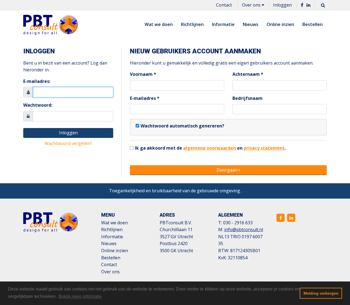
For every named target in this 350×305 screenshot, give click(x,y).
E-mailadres (143, 98)
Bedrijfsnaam (247, 98)
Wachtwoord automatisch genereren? (182, 126)
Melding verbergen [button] (321, 293)
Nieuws (250, 24)
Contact (224, 5)
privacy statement (264, 148)
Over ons (252, 5)
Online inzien (280, 24)
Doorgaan (228, 170)
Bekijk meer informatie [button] (80, 296)
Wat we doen (159, 24)
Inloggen (282, 5)
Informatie (223, 24)
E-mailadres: (36, 81)
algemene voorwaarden (209, 148)
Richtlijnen (192, 24)
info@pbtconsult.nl (243, 229)
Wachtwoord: (37, 105)
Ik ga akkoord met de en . (210, 148)
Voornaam (141, 74)
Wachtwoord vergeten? (68, 143)
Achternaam (246, 74)
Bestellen (312, 24)
